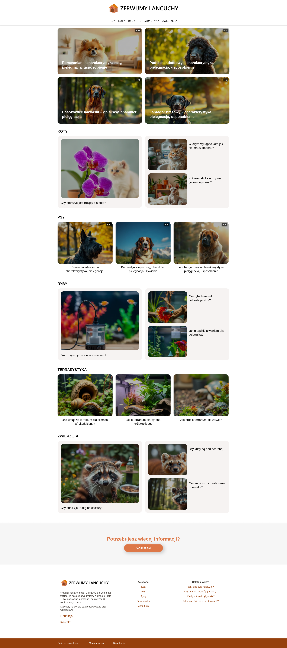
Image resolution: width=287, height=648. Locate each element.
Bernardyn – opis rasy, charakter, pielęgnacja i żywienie (143, 269)
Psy (112, 21)
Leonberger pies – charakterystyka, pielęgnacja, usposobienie (201, 269)
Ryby (131, 21)
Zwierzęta (169, 21)
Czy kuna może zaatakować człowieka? (207, 485)
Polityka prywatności (68, 643)
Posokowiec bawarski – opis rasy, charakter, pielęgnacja (99, 114)
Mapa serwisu (96, 643)
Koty (121, 21)
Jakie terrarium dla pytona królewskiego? (143, 421)
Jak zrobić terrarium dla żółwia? (201, 419)
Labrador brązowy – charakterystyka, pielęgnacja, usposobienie (180, 114)
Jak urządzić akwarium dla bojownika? (206, 332)
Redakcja (66, 616)
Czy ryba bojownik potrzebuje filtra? (201, 298)
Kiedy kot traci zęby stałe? (201, 596)
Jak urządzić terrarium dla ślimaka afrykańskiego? (85, 421)
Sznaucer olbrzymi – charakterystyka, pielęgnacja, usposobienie (85, 269)
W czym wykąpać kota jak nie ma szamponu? (206, 145)
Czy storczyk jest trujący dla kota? (83, 202)
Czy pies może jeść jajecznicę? (200, 591)
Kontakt (65, 622)
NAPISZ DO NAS (143, 548)
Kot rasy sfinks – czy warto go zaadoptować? (206, 180)
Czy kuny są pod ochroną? (206, 449)
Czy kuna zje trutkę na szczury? (82, 507)
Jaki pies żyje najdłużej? (201, 587)
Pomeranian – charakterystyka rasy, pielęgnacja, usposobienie (92, 65)
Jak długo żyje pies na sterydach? (201, 601)
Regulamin (119, 643)
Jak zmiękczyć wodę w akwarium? (83, 355)
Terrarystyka (148, 21)
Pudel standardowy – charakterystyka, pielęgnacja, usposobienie (181, 65)
